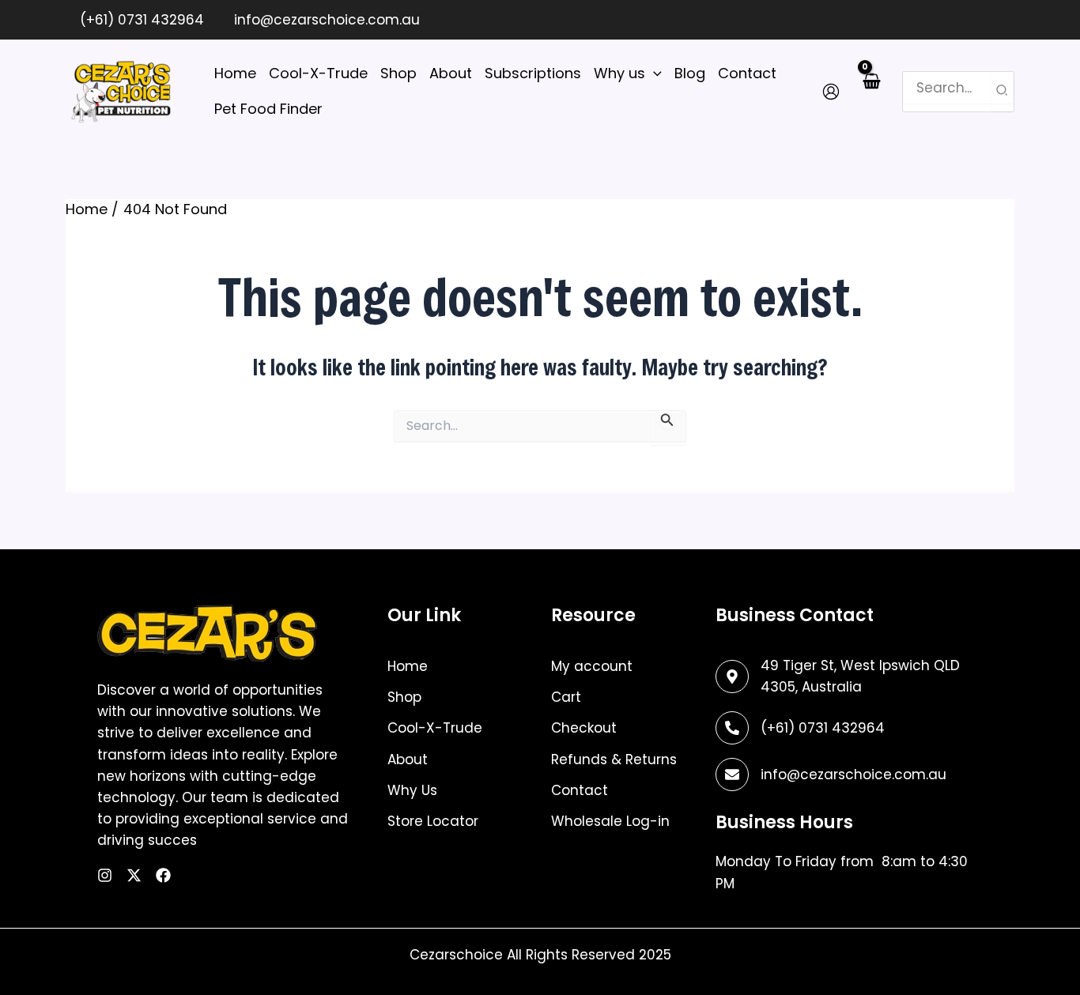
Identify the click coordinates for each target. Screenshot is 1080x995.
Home (407, 666)
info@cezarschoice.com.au (325, 19)
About (407, 759)
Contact (579, 790)
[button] (653, 73)
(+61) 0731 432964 (140, 19)
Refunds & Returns (614, 759)
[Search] (1002, 91)
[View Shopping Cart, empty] (870, 91)
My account (592, 666)
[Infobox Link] (843, 727)
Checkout (584, 727)
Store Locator (432, 821)
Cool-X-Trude (434, 727)
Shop (404, 697)
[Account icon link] (831, 91)
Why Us (412, 790)
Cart (566, 697)
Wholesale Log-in (610, 821)
